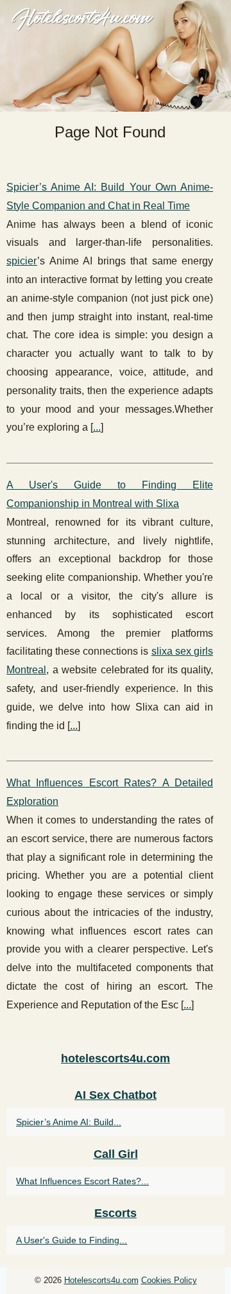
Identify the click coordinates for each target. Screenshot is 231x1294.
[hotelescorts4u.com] (115, 56)
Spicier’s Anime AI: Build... (68, 1122)
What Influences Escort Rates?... (82, 1181)
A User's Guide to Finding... (71, 1240)
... (97, 427)
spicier (21, 260)
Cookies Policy (169, 1280)
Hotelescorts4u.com (101, 1280)
